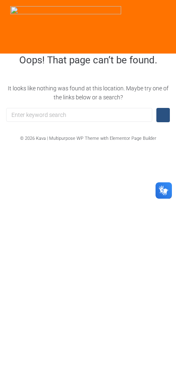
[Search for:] (79, 115)
